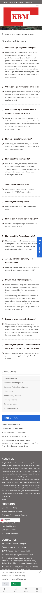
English (7, 520)
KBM (14, 34)
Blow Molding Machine (12, 395)
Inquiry (26, 591)
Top (36, 591)
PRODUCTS (8, 504)
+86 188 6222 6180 (18, 432)
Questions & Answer (26, 34)
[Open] (39, 247)
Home (7, 34)
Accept (15, 584)
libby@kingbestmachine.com (17, 436)
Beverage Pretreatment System (16, 387)
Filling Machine (9, 391)
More (4, 499)
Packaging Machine (11, 408)
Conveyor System (10, 404)
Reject (6, 584)
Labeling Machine (10, 400)
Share (5, 591)
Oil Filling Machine (10, 378)
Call (15, 591)
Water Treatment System (13, 383)
